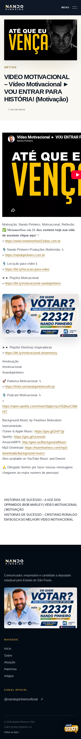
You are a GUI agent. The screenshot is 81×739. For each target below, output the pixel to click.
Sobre (8, 655)
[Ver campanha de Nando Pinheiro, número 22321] (71, 729)
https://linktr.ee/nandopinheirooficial (30, 386)
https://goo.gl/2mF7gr (49, 431)
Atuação (9, 662)
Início (7, 648)
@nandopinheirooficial (23, 699)
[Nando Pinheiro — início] (14, 7)
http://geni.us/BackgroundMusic (44, 442)
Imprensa (10, 669)
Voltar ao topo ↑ (12, 732)
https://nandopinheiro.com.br (25, 255)
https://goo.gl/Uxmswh (29, 437)
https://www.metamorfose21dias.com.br (33, 241)
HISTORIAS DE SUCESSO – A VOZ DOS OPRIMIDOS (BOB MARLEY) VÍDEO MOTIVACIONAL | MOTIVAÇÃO (40, 504)
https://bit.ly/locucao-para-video (27, 269)
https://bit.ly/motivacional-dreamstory (31, 353)
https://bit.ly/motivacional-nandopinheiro (33, 283)
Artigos (9, 676)
